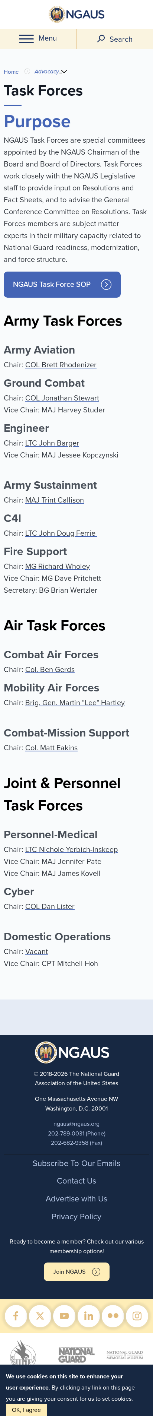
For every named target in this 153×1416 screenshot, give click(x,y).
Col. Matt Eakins (51, 748)
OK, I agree (26, 1410)
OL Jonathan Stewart (64, 398)
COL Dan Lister (50, 906)
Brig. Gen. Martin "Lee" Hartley (75, 703)
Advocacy (47, 71)
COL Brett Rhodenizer (61, 365)
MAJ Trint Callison (54, 500)
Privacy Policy (76, 1217)
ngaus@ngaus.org (76, 1124)
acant (39, 951)
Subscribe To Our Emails (76, 1163)
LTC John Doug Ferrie (61, 533)
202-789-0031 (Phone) (76, 1133)
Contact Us (76, 1181)
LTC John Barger (52, 443)
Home (11, 72)
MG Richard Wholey (57, 566)
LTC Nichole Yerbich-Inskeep (71, 849)
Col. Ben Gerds (50, 669)
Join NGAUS (69, 1272)
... (60, 71)
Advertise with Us (76, 1199)
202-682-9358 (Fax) (76, 1143)
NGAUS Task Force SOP (52, 284)
